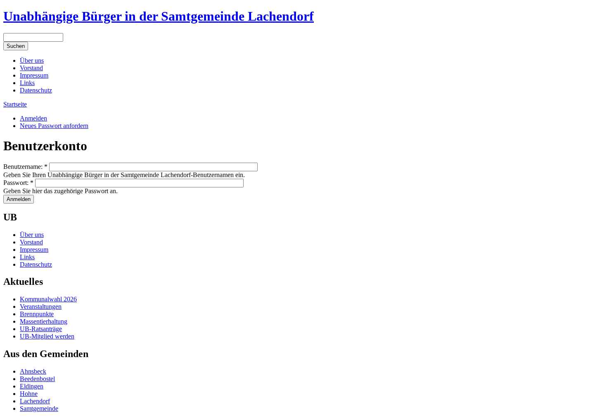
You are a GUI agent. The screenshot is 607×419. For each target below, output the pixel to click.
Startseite (15, 104)
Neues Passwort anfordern (54, 125)
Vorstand (31, 67)
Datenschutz (36, 90)
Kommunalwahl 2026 (48, 299)
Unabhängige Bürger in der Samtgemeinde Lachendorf (158, 16)
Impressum (34, 75)
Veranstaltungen (41, 306)
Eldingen (31, 386)
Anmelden (33, 118)
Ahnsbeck (33, 371)
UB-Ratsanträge (41, 328)
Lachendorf (35, 401)
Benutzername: (25, 166)
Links (27, 82)
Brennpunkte (37, 313)
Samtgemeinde (39, 408)
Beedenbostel (37, 378)
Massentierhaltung (43, 321)
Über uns (32, 60)
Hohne (29, 393)
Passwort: (18, 182)
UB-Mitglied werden (47, 336)
